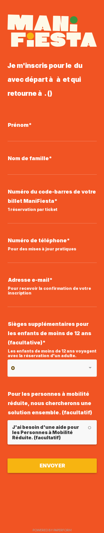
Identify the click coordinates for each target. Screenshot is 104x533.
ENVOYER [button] (52, 465)
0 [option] (13, 368)
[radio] (52, 432)
